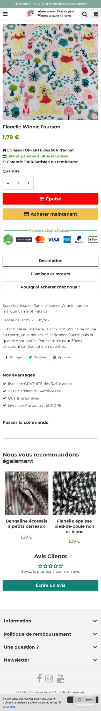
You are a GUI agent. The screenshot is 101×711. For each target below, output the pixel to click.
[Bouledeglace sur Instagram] (49, 681)
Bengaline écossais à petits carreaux (26, 524)
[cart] (95, 14)
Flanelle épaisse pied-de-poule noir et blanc (74, 526)
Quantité (11, 171)
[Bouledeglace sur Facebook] (39, 681)
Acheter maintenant (54, 214)
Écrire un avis (51, 585)
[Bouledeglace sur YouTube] (60, 681)
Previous (9, 71)
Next (92, 71)
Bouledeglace (40, 692)
